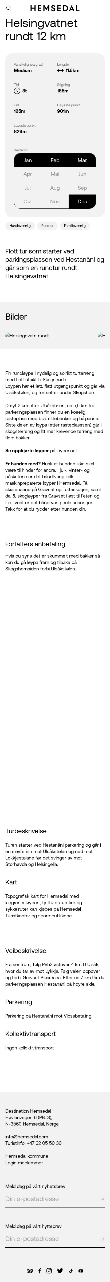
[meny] (103, 8)
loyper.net (67, 450)
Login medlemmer (24, 1162)
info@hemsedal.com (26, 1136)
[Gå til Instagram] (49, 1270)
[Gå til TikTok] (71, 1271)
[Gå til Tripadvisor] (30, 1271)
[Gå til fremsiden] (55, 8)
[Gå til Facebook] (39, 1271)
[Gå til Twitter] (60, 1270)
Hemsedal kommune (26, 1156)
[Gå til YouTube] (80, 1271)
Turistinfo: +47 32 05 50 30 (33, 1143)
